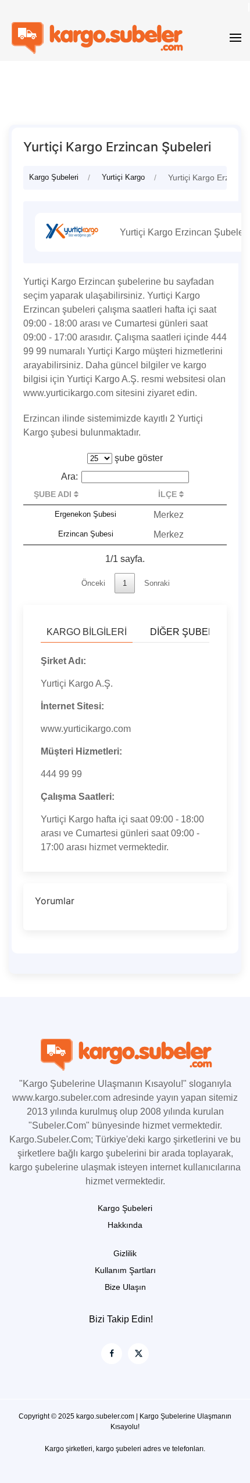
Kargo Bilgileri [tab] (87, 632)
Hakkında (125, 1225)
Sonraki (157, 583)
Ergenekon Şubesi (85, 514)
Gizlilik (125, 1253)
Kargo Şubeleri (53, 177)
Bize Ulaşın (125, 1287)
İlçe (168, 494)
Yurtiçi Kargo (123, 177)
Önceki (93, 583)
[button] (235, 37)
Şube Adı (54, 494)
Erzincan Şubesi (85, 534)
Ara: (69, 476)
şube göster (137, 458)
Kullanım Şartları (125, 1270)
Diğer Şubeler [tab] (188, 632)
